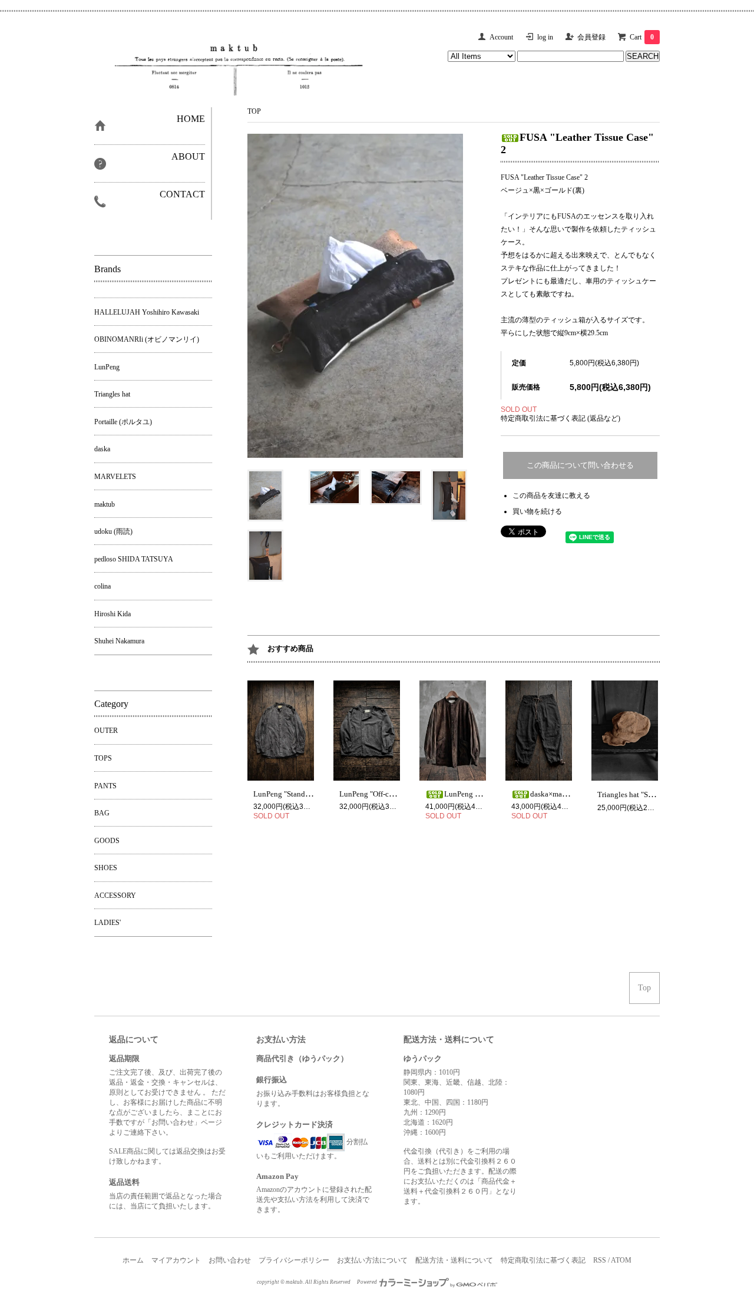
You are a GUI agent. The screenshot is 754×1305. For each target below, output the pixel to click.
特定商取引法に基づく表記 (543, 1260)
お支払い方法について (372, 1260)
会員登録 (591, 37)
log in (545, 37)
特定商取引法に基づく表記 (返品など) (560, 418)
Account (501, 37)
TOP (254, 111)
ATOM (621, 1260)
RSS (599, 1260)
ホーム (133, 1260)
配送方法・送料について (454, 1260)
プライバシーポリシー (294, 1260)
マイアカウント (176, 1260)
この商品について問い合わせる (580, 465)
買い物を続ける (537, 511)
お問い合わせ (230, 1260)
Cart (642, 37)
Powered (367, 1282)
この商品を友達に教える (551, 495)
